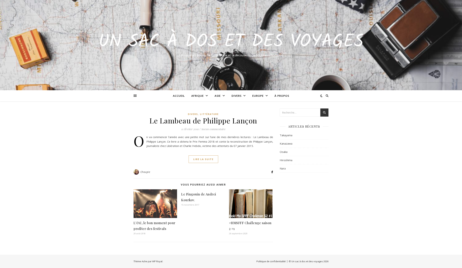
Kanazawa (286, 143)
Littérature (209, 114)
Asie (218, 95)
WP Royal (157, 261)
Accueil (179, 95)
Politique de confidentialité (271, 261)
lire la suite (203, 159)
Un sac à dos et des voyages (231, 42)
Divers (236, 95)
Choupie (145, 172)
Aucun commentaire (213, 129)
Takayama (286, 135)
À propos (281, 95)
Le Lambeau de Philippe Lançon (203, 120)
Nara (283, 168)
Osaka (283, 152)
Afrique (197, 95)
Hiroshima (286, 160)
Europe (258, 95)
